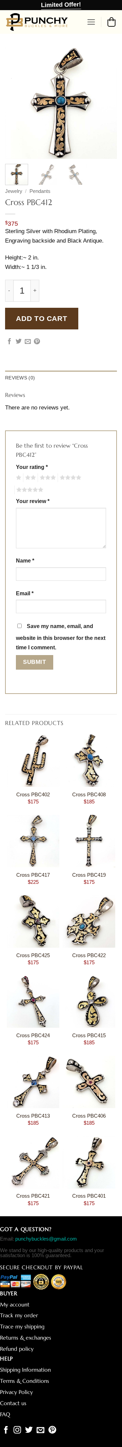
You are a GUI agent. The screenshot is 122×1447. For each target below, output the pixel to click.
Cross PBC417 (33, 875)
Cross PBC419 (89, 875)
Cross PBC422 (89, 955)
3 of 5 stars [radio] (47, 477)
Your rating (32, 467)
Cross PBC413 (33, 1116)
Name (25, 561)
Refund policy (17, 1349)
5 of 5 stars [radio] (28, 489)
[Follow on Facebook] (6, 1430)
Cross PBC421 (33, 1196)
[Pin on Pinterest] (37, 342)
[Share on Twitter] (19, 342)
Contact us (13, 1403)
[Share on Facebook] (9, 342)
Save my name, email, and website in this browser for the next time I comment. (60, 636)
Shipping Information (25, 1370)
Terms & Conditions (24, 1381)
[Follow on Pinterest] (52, 1430)
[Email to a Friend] (28, 342)
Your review (32, 501)
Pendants (39, 191)
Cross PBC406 (89, 1116)
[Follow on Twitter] (29, 1430)
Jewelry (13, 191)
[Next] (106, 103)
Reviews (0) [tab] (20, 377)
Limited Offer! (61, 4)
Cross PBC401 (89, 1196)
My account (14, 1304)
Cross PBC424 (33, 1035)
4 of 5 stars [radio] (69, 477)
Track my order (19, 1315)
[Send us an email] (40, 1430)
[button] (91, 22)
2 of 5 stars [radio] (29, 477)
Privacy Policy (16, 1392)
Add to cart (41, 318)
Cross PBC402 (33, 794)
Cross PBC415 (89, 1035)
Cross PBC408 (89, 794)
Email (25, 593)
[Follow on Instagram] (17, 1430)
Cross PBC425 (33, 955)
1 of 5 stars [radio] (17, 477)
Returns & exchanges (25, 1337)
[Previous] (16, 103)
